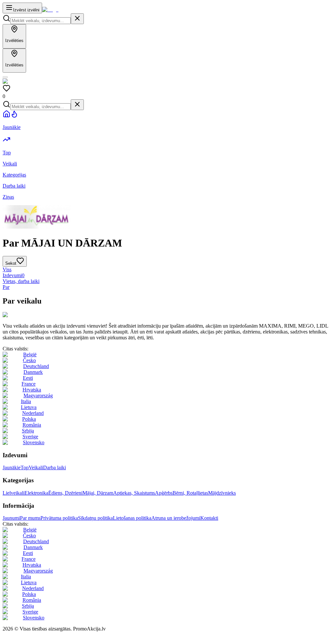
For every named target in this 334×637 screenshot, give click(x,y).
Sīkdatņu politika (95, 518)
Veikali (36, 467)
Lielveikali (13, 493)
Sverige (30, 436)
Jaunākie (12, 467)
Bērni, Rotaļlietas (190, 493)
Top (25, 467)
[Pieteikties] (5, 77)
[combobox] (40, 20)
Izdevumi (13, 275)
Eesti (28, 378)
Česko (29, 360)
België (30, 354)
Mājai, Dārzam (98, 493)
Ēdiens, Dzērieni (65, 493)
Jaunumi (11, 518)
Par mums (30, 518)
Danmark (33, 372)
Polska (29, 419)
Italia (26, 401)
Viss (7, 269)
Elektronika (36, 493)
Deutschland (36, 366)
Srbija (28, 430)
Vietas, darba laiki (21, 281)
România (32, 425)
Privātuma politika (59, 518)
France (29, 384)
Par (6, 287)
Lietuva (29, 407)
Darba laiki (54, 467)
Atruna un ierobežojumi (175, 518)
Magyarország (38, 395)
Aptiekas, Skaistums (134, 493)
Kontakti (209, 518)
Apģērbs (164, 493)
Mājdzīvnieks (222, 493)
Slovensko (33, 442)
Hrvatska (32, 389)
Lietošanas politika (132, 518)
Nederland (33, 413)
